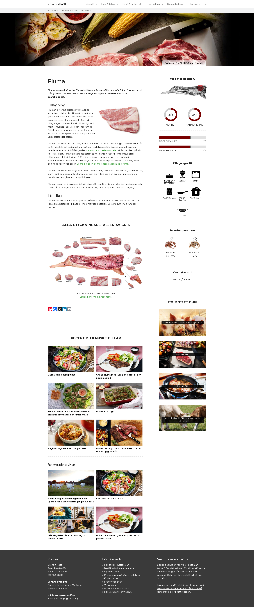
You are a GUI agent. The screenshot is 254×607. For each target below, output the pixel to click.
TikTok (51, 588)
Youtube (77, 585)
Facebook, (54, 585)
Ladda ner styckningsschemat (96, 297)
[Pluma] (120, 120)
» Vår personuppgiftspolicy (63, 598)
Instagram (65, 585)
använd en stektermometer (102, 150)
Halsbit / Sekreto (182, 279)
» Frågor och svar (112, 582)
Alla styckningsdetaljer (184, 63)
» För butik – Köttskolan (115, 565)
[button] (205, 4)
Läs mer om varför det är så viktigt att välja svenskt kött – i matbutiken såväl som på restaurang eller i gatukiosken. (181, 588)
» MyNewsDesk (110, 571)
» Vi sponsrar (109, 585)
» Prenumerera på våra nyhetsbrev (121, 575)
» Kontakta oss (110, 578)
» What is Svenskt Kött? (115, 588)
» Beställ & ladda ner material (118, 568)
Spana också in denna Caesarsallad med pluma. (103, 164)
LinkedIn (62, 588)
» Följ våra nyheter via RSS (117, 592)
